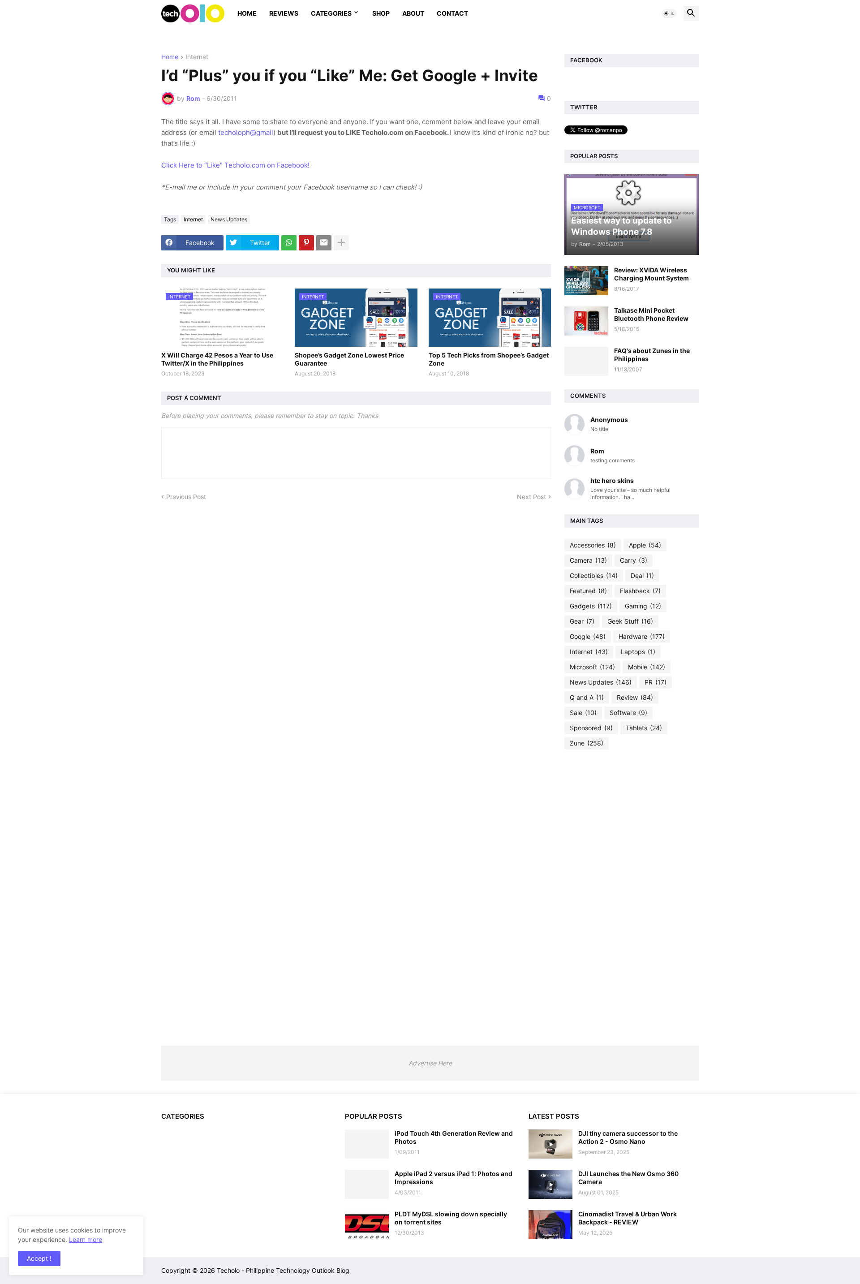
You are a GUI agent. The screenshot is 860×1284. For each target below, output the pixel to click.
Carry (633, 560)
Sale (583, 712)
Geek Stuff (630, 621)
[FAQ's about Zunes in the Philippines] (586, 361)
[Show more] (341, 242)
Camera (588, 560)
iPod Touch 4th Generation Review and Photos (454, 1137)
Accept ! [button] (39, 1258)
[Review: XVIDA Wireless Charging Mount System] (586, 280)
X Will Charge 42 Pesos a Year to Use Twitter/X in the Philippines (217, 359)
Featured (588, 591)
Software (628, 712)
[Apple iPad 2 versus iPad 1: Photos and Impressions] (367, 1184)
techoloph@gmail (245, 132)
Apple (645, 545)
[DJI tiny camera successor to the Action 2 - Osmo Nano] (550, 1144)
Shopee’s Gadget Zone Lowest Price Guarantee (349, 359)
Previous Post (186, 496)
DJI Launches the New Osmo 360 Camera (628, 1177)
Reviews (283, 13)
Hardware (642, 636)
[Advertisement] (631, 897)
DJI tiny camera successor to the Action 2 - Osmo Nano (628, 1137)
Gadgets (591, 606)
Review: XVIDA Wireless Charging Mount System (651, 274)
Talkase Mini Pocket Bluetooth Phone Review (651, 314)
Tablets (644, 728)
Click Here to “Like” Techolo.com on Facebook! (235, 165)
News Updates (229, 219)
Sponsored (591, 728)
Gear (582, 621)
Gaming (643, 606)
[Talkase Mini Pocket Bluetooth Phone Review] (586, 321)
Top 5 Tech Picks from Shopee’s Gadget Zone (489, 359)
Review (635, 697)
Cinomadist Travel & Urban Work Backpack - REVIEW (627, 1218)
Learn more (85, 1239)
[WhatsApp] (289, 242)
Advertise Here (430, 1063)
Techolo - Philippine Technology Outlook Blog (283, 1270)
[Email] (323, 242)
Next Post (531, 496)
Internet (196, 57)
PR (655, 682)
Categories (331, 13)
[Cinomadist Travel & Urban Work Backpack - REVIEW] (550, 1224)
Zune (586, 743)
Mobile (646, 667)
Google (588, 636)
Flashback (640, 591)
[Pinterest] (306, 242)
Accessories (593, 545)
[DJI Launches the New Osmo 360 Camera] (550, 1184)
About (413, 13)
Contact (452, 13)
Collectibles (594, 575)
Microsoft (592, 667)
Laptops (638, 651)
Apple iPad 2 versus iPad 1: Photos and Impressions (453, 1177)
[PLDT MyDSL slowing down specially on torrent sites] (367, 1224)
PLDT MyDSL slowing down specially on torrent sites (451, 1218)
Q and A (587, 697)
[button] (669, 13)
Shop (381, 13)
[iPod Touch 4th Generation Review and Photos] (367, 1144)
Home (247, 13)
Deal (642, 575)
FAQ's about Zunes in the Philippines (652, 354)
